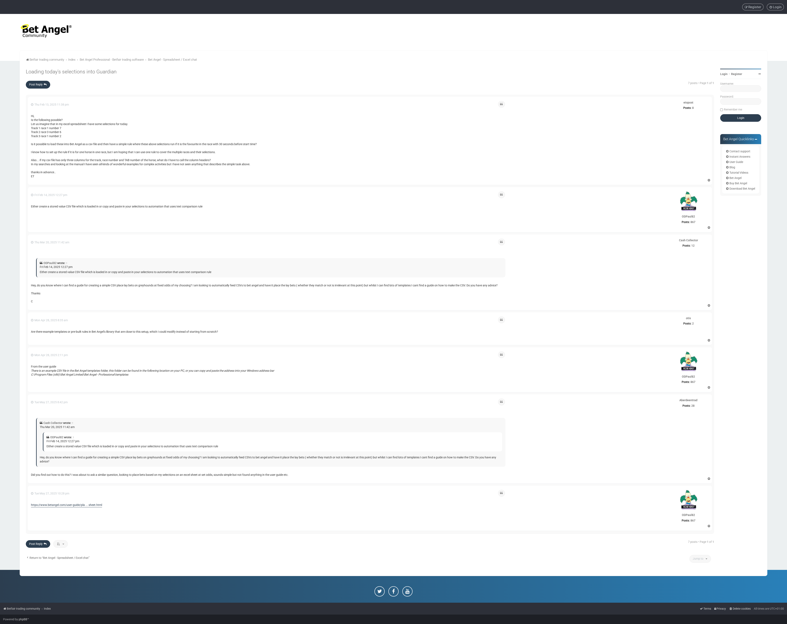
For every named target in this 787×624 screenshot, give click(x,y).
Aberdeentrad (688, 400)
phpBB (23, 619)
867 (692, 222)
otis (688, 318)
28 (693, 405)
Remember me (733, 109)
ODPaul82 (688, 216)
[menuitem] (775, 6)
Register (736, 74)
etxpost (688, 102)
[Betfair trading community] (41, 32)
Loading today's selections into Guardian (71, 72)
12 (693, 245)
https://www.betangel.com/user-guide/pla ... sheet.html (66, 505)
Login (724, 74)
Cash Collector (688, 240)
